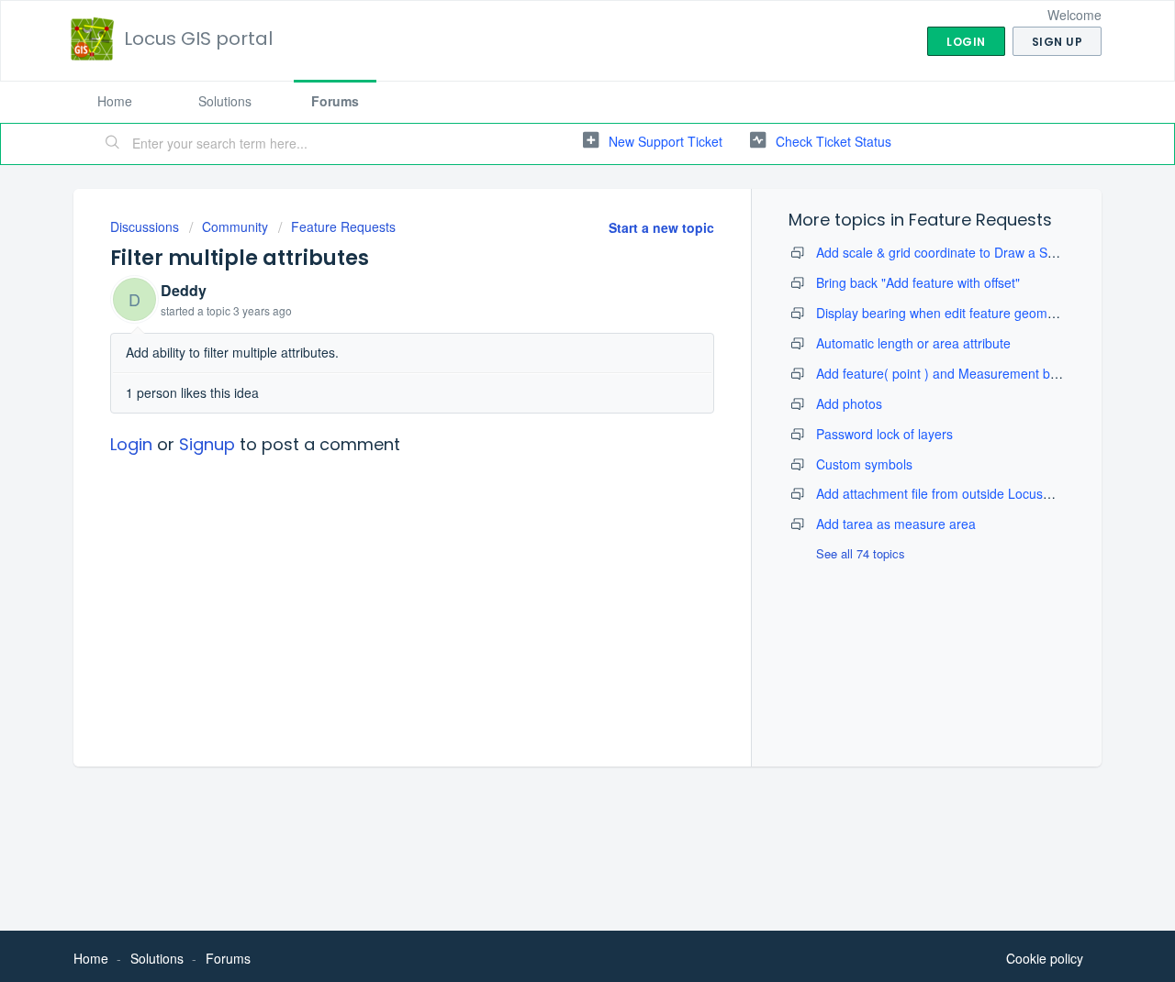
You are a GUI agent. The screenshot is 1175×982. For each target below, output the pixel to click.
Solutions (225, 101)
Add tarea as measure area (896, 523)
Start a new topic (661, 227)
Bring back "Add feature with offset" (918, 282)
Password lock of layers (884, 434)
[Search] (113, 144)
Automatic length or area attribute (913, 343)
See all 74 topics (860, 553)
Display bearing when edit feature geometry (942, 312)
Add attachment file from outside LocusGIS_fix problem (976, 493)
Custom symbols (864, 464)
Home (114, 101)
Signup (207, 444)
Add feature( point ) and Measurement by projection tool (979, 373)
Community (235, 226)
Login (131, 444)
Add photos (849, 403)
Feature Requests (343, 226)
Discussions (144, 226)
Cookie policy (1044, 958)
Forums (335, 101)
